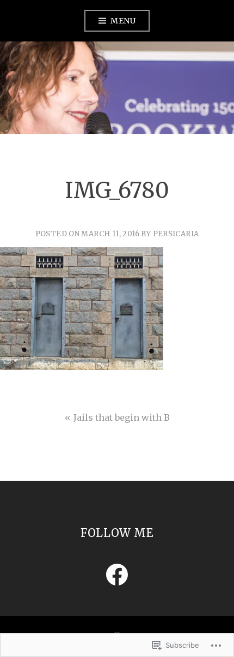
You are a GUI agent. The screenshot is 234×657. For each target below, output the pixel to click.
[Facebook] (117, 575)
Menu (123, 21)
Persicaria (176, 233)
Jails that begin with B (121, 417)
